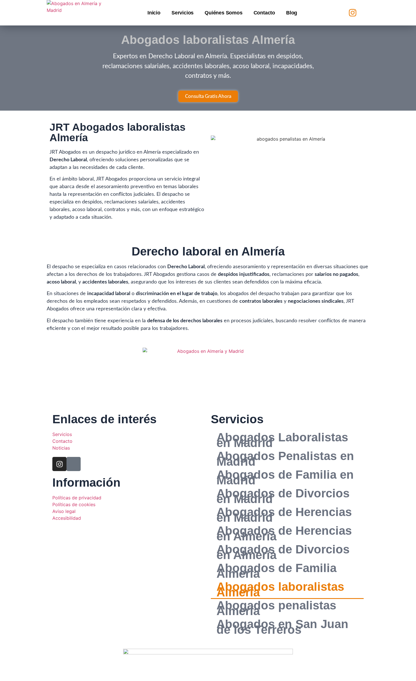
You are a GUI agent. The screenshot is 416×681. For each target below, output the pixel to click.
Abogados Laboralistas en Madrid (282, 440)
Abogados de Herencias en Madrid (284, 515)
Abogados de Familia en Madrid (285, 477)
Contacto (264, 13)
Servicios (182, 13)
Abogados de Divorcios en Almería (282, 552)
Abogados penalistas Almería (276, 608)
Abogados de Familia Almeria (276, 571)
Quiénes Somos (223, 13)
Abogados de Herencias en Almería (284, 533)
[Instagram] (353, 13)
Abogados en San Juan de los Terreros (282, 627)
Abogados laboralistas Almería (280, 589)
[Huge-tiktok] (364, 13)
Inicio (153, 13)
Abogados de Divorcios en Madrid (282, 496)
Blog (291, 13)
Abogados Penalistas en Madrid (285, 459)
